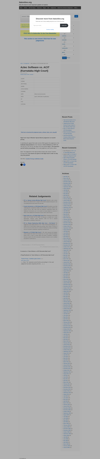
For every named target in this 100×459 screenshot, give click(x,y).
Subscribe (64, 25)
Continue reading (50, 29)
